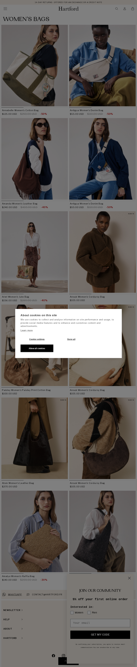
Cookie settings (37, 339)
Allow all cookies (37, 348)
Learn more (27, 330)
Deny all (71, 339)
